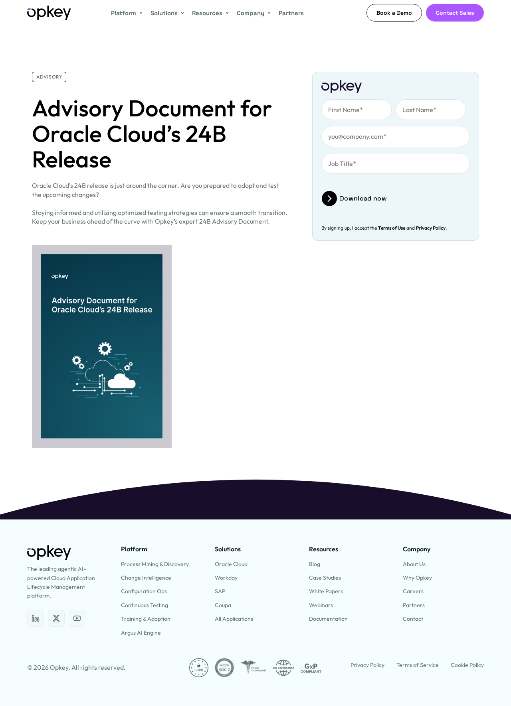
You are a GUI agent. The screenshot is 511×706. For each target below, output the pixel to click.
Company (250, 13)
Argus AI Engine (141, 632)
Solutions (164, 13)
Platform (123, 13)
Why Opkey (417, 577)
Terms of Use (391, 228)
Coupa (223, 605)
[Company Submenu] (267, 13)
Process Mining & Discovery (155, 564)
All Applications (234, 618)
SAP (220, 591)
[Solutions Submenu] (181, 13)
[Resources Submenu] (225, 13)
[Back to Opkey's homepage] (49, 13)
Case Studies (325, 577)
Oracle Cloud (231, 564)
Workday (226, 577)
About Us (414, 564)
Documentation (328, 618)
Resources (207, 13)
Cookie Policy (467, 665)
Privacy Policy (431, 228)
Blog (314, 564)
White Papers (326, 591)
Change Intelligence (146, 577)
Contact (413, 618)
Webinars (321, 605)
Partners (291, 13)
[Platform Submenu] (139, 13)
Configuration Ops (144, 591)
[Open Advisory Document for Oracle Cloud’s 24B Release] (35, 618)
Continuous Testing (144, 605)
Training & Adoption (145, 618)
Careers (413, 591)
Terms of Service (417, 665)
